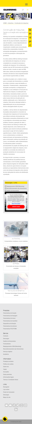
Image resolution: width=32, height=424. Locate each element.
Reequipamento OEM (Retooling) (15, 186)
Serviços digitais (7, 351)
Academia (6, 354)
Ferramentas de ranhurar (10, 326)
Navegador (6, 387)
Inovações (6, 372)
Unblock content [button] (16, 206)
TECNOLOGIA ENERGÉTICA (16, 291)
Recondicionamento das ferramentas (16, 188)
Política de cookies (8, 364)
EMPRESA (16, 263)
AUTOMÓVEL (16, 238)
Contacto (5, 336)
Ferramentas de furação (9, 313)
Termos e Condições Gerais (10, 379)
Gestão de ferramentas (12, 190)
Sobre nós (6, 366)
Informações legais (8, 377)
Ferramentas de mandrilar (10, 321)
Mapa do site (6, 397)
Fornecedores (7, 343)
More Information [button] (16, 203)
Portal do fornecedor (8, 392)
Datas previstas (7, 374)
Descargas (6, 338)
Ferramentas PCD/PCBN (10, 328)
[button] (4, 419)
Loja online (6, 389)
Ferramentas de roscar (9, 318)
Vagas (5, 369)
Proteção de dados (8, 361)
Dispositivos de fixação (9, 323)
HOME (5, 23)
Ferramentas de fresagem (10, 315)
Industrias (10, 23)
